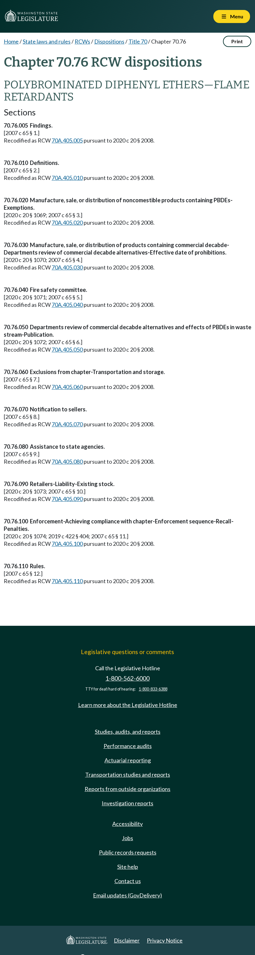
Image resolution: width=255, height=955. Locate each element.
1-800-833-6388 (153, 689)
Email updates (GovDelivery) (127, 895)
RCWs (82, 41)
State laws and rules (47, 41)
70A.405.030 (67, 267)
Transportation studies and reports (127, 774)
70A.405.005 (67, 140)
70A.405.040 (67, 304)
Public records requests (127, 852)
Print (237, 41)
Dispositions (109, 41)
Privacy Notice (165, 940)
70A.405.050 (67, 349)
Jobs (127, 838)
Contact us (127, 881)
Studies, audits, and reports (127, 731)
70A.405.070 (67, 424)
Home (11, 41)
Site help (127, 866)
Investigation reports (127, 803)
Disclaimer (127, 940)
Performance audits (128, 745)
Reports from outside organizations (127, 788)
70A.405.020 (67, 222)
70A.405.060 (67, 386)
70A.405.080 (67, 461)
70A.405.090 (67, 498)
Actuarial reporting (127, 760)
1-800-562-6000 (127, 678)
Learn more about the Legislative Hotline (127, 704)
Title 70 (137, 41)
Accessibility (127, 823)
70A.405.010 (67, 177)
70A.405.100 (67, 543)
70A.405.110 (67, 581)
